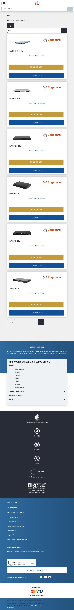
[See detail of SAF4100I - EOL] (22, 233)
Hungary (17, 375)
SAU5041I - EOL (14, 98)
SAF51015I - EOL (15, 288)
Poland (17, 381)
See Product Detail (37, 55)
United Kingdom (19, 387)
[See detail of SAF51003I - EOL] (22, 185)
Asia (11, 400)
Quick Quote (36, 67)
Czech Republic (19, 369)
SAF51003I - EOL (15, 193)
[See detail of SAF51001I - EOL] (22, 138)
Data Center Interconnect (16, 526)
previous (12, 322)
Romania (17, 384)
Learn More (36, 75)
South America (16, 396)
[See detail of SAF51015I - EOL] (22, 280)
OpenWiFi (11, 535)
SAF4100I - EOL (14, 241)
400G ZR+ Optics (13, 522)
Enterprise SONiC (13, 530)
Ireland (17, 378)
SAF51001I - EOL (15, 146)
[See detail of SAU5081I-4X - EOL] (22, 43)
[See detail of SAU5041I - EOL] (22, 90)
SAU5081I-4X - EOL (16, 51)
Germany (17, 372)
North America (16, 391)
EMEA (11, 366)
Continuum (40, 595)
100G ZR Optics (13, 517)
